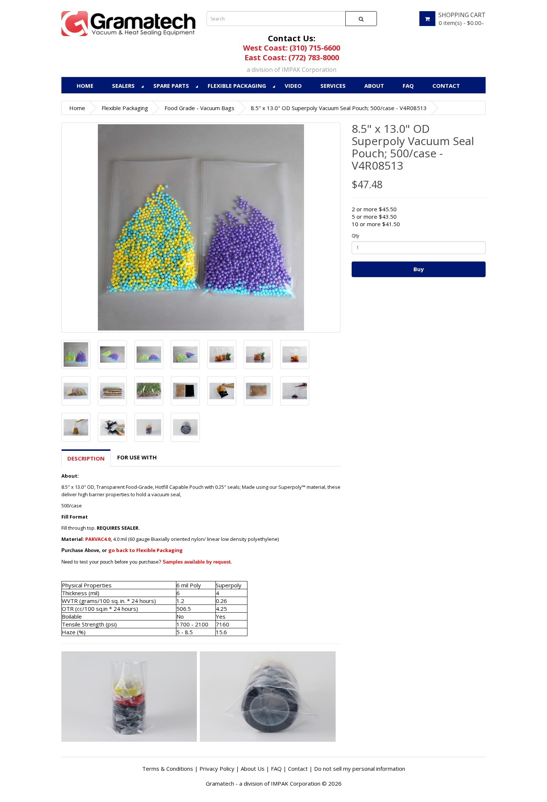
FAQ (276, 768)
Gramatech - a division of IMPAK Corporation (263, 783)
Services (333, 85)
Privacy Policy (216, 768)
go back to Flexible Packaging (145, 550)
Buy (418, 269)
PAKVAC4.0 (98, 539)
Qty (355, 235)
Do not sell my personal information (359, 768)
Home (85, 85)
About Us (253, 768)
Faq (408, 85)
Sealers (123, 85)
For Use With (137, 457)
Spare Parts (171, 85)
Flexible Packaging (237, 85)
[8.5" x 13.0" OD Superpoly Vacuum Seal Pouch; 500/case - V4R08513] (200, 227)
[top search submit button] (361, 18)
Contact (446, 85)
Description (86, 458)
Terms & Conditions (167, 768)
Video (293, 85)
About (374, 85)
